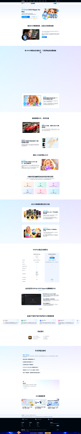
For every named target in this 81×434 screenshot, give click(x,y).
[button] (55, 3)
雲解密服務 (49, 33)
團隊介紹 (38, 424)
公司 (37, 425)
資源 (29, 424)
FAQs (29, 3)
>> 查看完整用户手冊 (40, 290)
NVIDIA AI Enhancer (29, 165)
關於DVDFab (38, 423)
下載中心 (22, 423)
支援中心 (30, 423)
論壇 (29, 425)
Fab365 (22, 425)
